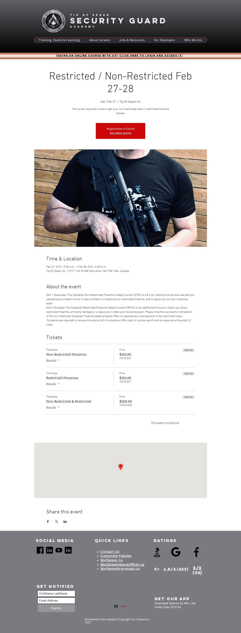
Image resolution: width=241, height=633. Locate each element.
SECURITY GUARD (118, 21)
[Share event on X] (56, 521)
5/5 (197, 567)
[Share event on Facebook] (48, 521)
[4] (49, 550)
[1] (40, 550)
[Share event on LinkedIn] (65, 521)
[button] (59, 40)
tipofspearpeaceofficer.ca (122, 564)
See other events (120, 133)
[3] (58, 550)
